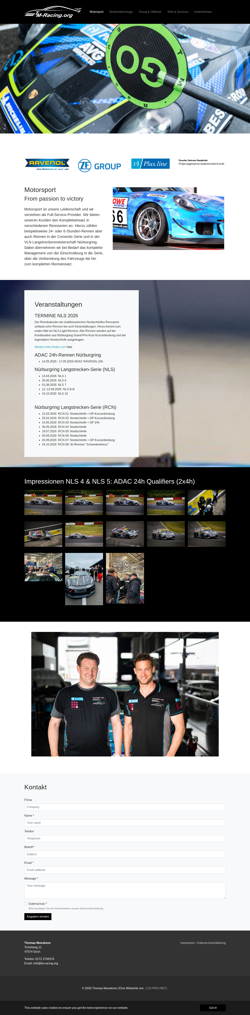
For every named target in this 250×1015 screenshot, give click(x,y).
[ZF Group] (99, 166)
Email (29, 862)
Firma (28, 799)
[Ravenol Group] (48, 166)
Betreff (29, 847)
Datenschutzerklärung (211, 942)
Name (29, 815)
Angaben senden (38, 916)
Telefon (29, 831)
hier (69, 347)
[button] (9, 78)
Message (31, 878)
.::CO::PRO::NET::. (156, 988)
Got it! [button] (213, 1007)
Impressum (187, 942)
